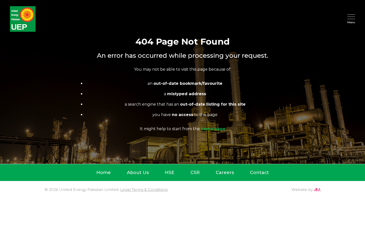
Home (103, 172)
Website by (302, 189)
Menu (351, 22)
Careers (225, 172)
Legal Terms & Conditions (144, 189)
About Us (138, 172)
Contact (259, 172)
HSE (169, 172)
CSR (195, 172)
